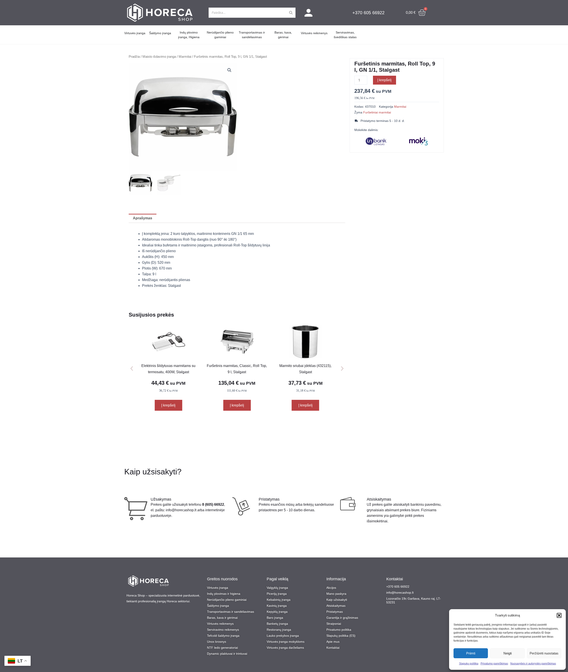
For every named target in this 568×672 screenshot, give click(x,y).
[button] (559, 615)
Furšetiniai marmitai (377, 112)
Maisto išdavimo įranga (159, 56)
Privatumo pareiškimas (494, 663)
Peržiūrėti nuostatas (544, 653)
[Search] (290, 12)
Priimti (470, 653)
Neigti (507, 653)
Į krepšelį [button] (168, 405)
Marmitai (185, 56)
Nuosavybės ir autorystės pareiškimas (533, 663)
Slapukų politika (468, 663)
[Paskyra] (308, 13)
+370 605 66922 (368, 12)
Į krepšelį (384, 80)
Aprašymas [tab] (142, 218)
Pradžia (134, 56)
